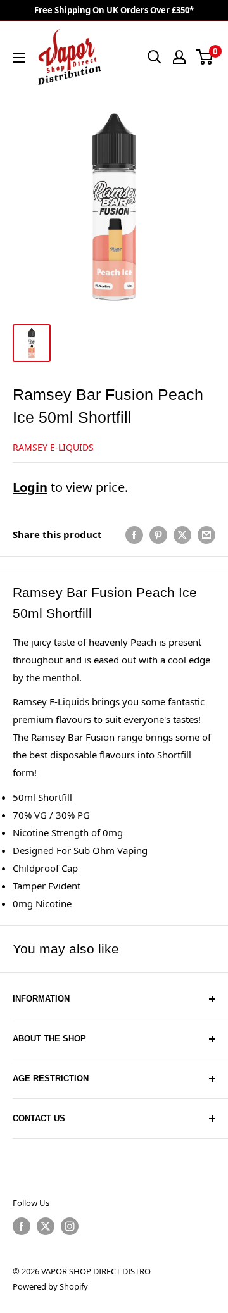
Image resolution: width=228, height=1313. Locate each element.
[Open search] (155, 57)
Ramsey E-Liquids (53, 447)
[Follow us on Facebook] (21, 1226)
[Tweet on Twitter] (182, 534)
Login (30, 487)
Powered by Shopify (50, 1286)
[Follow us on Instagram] (70, 1226)
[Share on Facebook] (134, 534)
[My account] (179, 57)
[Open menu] (19, 58)
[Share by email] (206, 534)
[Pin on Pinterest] (158, 534)
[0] (205, 57)
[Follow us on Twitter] (45, 1226)
